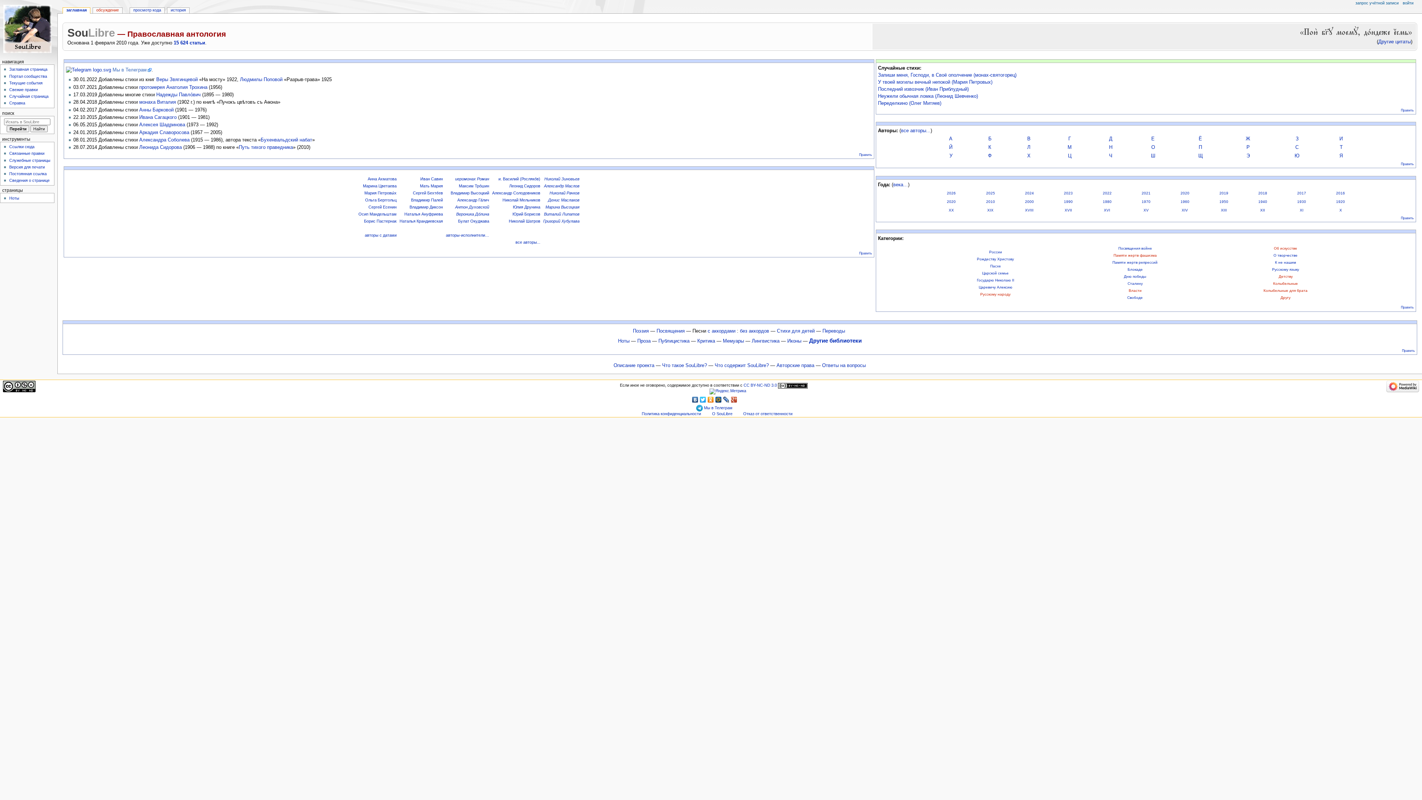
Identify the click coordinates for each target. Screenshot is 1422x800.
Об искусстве (1285, 248)
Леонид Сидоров (524, 186)
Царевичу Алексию (995, 287)
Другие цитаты (1394, 41)
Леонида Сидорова (160, 147)
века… (900, 184)
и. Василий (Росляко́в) (519, 179)
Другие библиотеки (835, 340)
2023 (1068, 193)
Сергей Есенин (382, 207)
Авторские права (795, 365)
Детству (1286, 276)
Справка (17, 103)
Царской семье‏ (995, 273)
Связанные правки (26, 153)
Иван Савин (431, 179)
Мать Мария (431, 186)
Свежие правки (23, 89)
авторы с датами (381, 235)
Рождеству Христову (995, 259)
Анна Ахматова (382, 179)
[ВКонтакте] (695, 399)
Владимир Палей (427, 200)
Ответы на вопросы (844, 365)
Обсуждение (107, 10)
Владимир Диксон (426, 207)
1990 (1068, 202)
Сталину (1135, 283)
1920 (1340, 202)
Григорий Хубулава (561, 221)
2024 (1029, 193)
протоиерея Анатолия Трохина (173, 87)
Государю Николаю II (995, 280)
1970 (1146, 202)
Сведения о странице (29, 180)
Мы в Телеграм (130, 70)
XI (1302, 210)
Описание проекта (634, 365)
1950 (1223, 202)
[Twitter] (703, 399)
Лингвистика (766, 341)
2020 (1185, 193)
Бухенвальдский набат (286, 140)
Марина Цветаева (380, 186)
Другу (1286, 298)
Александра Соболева (164, 140)
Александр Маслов (562, 186)
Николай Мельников (521, 200)
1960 (1185, 202)
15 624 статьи (189, 43)
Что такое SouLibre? (684, 365)
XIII (1224, 210)
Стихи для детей (796, 331)
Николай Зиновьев (562, 179)
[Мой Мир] (718, 399)
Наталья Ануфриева (423, 214)
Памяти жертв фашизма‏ (1135, 255)
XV (1146, 210)
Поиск (8, 113)
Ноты (624, 341)
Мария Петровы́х (380, 193)
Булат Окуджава (473, 221)
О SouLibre (722, 413)
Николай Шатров (524, 221)
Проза (644, 341)
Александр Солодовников (516, 193)
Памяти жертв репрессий (1135, 262)
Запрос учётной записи (1377, 3)
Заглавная (76, 10)
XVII (1068, 210)
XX (951, 210)
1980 (1107, 202)
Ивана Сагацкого (158, 117)
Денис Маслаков (564, 200)
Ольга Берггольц (381, 200)
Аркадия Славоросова (164, 132)
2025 (990, 193)
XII (1262, 210)
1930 (1301, 202)
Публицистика (674, 341)
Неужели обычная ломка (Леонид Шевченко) (928, 96)
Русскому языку (1285, 269)
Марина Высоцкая (562, 207)
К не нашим (1285, 262)
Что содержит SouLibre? (742, 365)
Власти (1135, 291)
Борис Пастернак (380, 221)
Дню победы (1135, 276)
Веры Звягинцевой (177, 79)
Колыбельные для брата (1286, 291)
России (995, 252)
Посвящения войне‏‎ (1135, 248)
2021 (1146, 193)
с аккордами (721, 331)
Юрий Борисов (526, 214)
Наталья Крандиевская (421, 221)
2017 (1301, 193)
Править (865, 155)
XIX (990, 210)
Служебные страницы (29, 160)
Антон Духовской (472, 207)
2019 (1223, 193)
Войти (1408, 3)
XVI (1107, 210)
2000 (1029, 202)
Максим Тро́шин (474, 186)
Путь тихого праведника (266, 147)
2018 (1262, 193)
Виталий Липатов (562, 214)
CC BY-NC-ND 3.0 (760, 385)
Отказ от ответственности (767, 413)
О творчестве (1286, 255)
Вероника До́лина (472, 214)
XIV (1185, 210)
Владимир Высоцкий (470, 193)
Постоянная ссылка (28, 173)
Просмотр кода (147, 10)
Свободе (1135, 298)
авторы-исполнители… (467, 235)
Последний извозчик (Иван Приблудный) (923, 89)
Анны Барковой (156, 110)
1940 (1262, 202)
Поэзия (641, 331)
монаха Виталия (157, 102)
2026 (951, 193)
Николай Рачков (565, 193)
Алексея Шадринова (162, 124)
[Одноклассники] (711, 399)
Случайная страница (29, 96)
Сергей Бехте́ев (428, 193)
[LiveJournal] (726, 399)
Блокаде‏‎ (1135, 269)
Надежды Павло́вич (178, 94)
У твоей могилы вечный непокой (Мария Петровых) (935, 82)
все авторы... (527, 242)
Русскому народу (995, 294)
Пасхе (995, 266)
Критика (706, 341)
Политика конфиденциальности (671, 413)
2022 (1107, 193)
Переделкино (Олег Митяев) (909, 103)
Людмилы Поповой (261, 79)
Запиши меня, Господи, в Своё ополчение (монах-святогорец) (947, 75)
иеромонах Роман (472, 179)
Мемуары (733, 341)
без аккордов (754, 331)
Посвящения (671, 331)
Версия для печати (27, 167)
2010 (990, 202)
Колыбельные (1285, 283)
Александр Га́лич (473, 200)
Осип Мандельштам (377, 214)
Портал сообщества (28, 76)
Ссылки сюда (21, 146)
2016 (1340, 193)
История (178, 10)
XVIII (1029, 210)
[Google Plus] (734, 399)
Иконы (794, 341)
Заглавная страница (28, 69)
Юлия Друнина (526, 207)
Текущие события (26, 83)
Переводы (833, 331)
